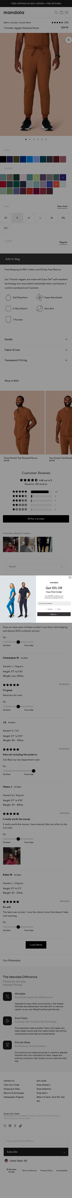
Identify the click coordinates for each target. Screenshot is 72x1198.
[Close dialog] (70, 577)
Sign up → (53, 614)
